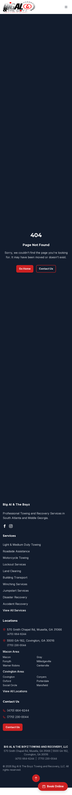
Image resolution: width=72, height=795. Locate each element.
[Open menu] (66, 7)
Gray (39, 657)
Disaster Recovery (15, 597)
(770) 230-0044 (16, 645)
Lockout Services (14, 564)
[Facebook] (4, 526)
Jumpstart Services (16, 590)
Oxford (7, 681)
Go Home (25, 268)
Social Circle (10, 685)
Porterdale (43, 681)
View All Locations (15, 691)
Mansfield (42, 685)
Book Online (55, 786)
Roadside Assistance (16, 551)
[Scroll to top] (36, 778)
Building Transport (15, 577)
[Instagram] (11, 526)
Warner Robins (11, 665)
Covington (9, 676)
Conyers (41, 676)
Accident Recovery (15, 604)
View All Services (14, 610)
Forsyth (7, 661)
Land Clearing (12, 571)
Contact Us (46, 268)
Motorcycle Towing (15, 557)
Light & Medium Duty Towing (22, 544)
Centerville (43, 665)
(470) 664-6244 (16, 634)
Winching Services (15, 584)
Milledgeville (44, 661)
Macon (7, 657)
